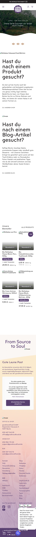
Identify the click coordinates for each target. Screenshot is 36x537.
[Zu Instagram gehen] (9, 506)
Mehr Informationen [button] (18, 396)
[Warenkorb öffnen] (32, 7)
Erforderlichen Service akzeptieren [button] (18, 403)
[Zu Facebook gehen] (3, 506)
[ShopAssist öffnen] (18, 533)
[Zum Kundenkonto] (28, 7)
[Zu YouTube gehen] (3, 509)
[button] (18, 2)
